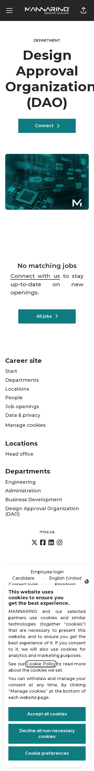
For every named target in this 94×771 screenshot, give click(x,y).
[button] (83, 10)
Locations (17, 389)
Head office (19, 454)
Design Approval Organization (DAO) (42, 511)
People (14, 398)
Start (11, 371)
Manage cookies (25, 425)
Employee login (47, 571)
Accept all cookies (47, 713)
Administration (23, 491)
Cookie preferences (47, 753)
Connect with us (35, 276)
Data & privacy (22, 415)
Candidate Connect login (23, 581)
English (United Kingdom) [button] (65, 581)
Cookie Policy (41, 663)
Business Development (33, 500)
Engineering (20, 482)
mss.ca (47, 531)
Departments (22, 380)
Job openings (22, 406)
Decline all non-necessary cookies (47, 733)
